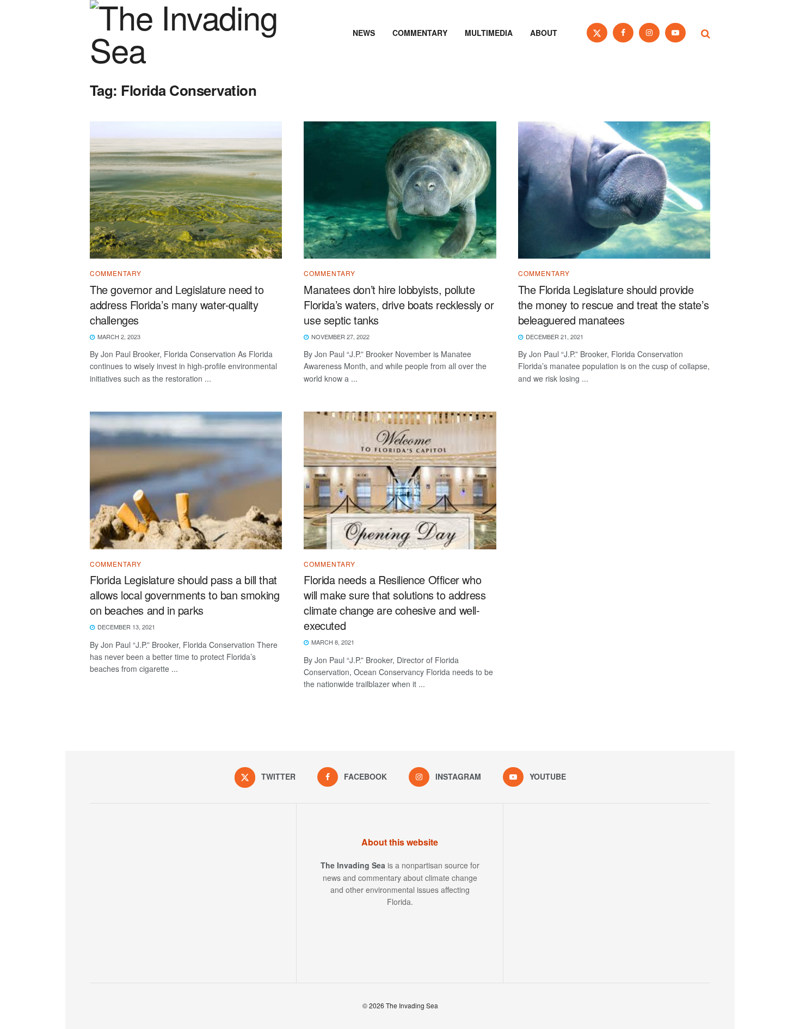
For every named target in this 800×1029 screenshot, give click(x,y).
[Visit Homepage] (198, 32)
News (364, 32)
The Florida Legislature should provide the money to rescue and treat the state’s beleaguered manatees (613, 304)
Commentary (419, 32)
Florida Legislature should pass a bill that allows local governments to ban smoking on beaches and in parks (184, 595)
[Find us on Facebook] (623, 32)
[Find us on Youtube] (675, 32)
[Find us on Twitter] (597, 32)
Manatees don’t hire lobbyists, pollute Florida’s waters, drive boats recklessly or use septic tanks (399, 304)
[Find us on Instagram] (649, 32)
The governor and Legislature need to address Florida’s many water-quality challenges (177, 304)
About (543, 32)
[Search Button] (705, 32)
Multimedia (489, 32)
